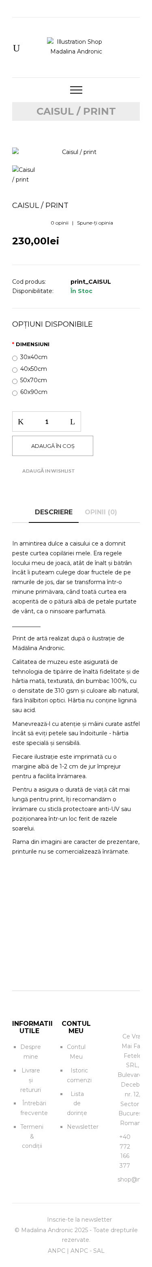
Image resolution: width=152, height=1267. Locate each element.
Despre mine (30, 1051)
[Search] (16, 49)
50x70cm (33, 380)
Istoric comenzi (79, 1075)
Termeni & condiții (31, 1136)
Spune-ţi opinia (95, 223)
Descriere (54, 512)
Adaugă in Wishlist (48, 471)
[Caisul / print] (76, 152)
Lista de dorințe (77, 1103)
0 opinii (60, 223)
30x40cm (33, 357)
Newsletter (82, 1126)
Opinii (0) (101, 512)
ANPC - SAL (88, 1250)
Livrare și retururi (30, 1080)
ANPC (56, 1250)
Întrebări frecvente (34, 1108)
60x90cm (33, 392)
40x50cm (33, 368)
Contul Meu (76, 1051)
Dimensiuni (32, 344)
